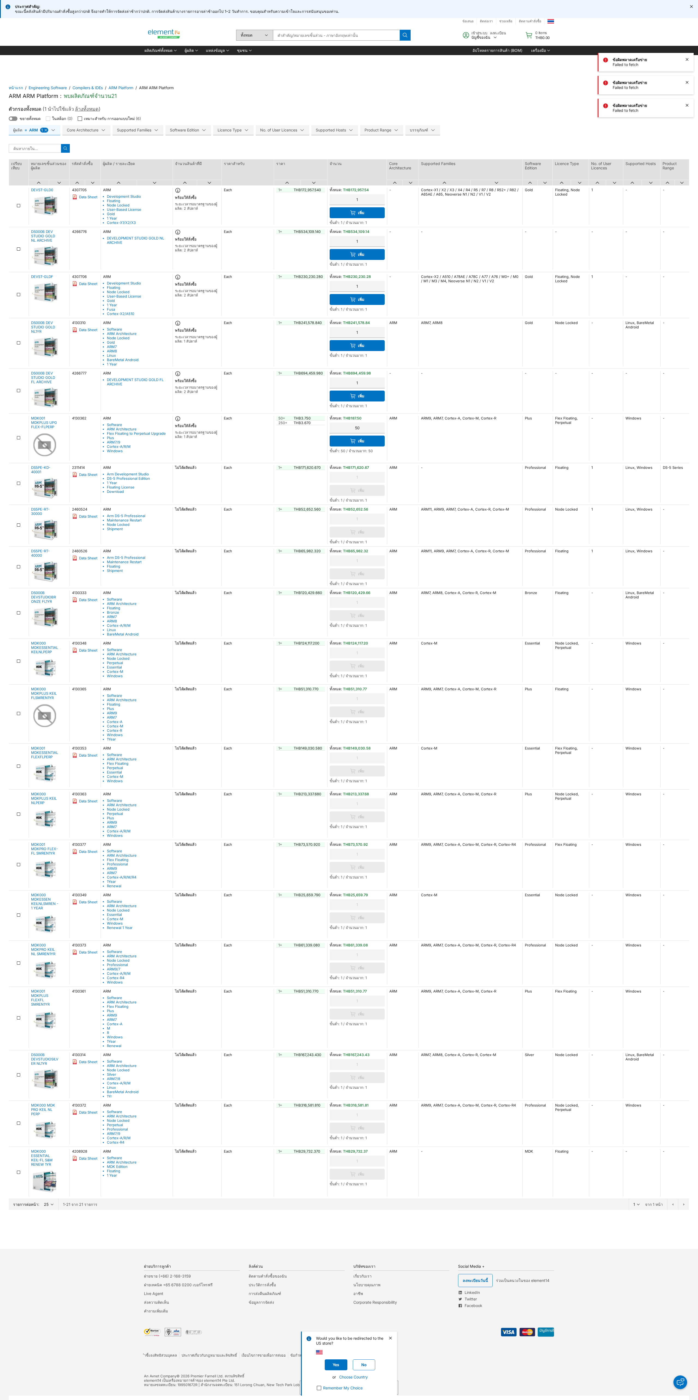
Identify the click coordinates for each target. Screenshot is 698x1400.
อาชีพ (358, 1293)
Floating (113, 201)
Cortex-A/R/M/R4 (121, 877)
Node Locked (118, 205)
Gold (111, 214)
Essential (114, 667)
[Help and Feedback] (680, 1382)
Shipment (115, 529)
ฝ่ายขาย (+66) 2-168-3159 (167, 1276)
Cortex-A (114, 722)
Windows (115, 451)
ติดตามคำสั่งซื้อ (530, 21)
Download (115, 491)
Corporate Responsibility (375, 1302)
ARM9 (112, 713)
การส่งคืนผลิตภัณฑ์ (265, 1293)
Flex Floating (117, 763)
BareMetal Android (123, 360)
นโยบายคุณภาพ (366, 1284)
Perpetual (115, 663)
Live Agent (153, 1293)
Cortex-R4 (115, 978)
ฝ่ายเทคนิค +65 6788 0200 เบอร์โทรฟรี (178, 1284)
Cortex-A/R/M (119, 446)
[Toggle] (13, 118)
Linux (111, 355)
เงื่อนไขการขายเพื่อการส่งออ (264, 1355)
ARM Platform (121, 87)
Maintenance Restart (124, 520)
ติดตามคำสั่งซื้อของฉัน (268, 1276)
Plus (110, 438)
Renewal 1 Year (120, 927)
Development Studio (124, 196)
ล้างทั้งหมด (87, 109)
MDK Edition (117, 1166)
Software (114, 329)
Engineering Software (48, 87)
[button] (160, 50)
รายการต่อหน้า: (26, 1204)
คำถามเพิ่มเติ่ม (156, 1311)
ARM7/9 (113, 442)
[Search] (405, 35)
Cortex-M (115, 671)
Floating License (120, 487)
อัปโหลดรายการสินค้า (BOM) (497, 50)
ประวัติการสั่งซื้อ (262, 1284)
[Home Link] (164, 35)
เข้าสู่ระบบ (479, 33)
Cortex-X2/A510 (120, 313)
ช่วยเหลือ (505, 21)
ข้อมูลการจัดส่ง (261, 1302)
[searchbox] (336, 35)
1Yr (109, 1096)
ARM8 (112, 351)
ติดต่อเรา (486, 21)
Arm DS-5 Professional (126, 516)
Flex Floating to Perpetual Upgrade (136, 433)
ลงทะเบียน (498, 33)
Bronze (113, 612)
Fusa (111, 309)
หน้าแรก (16, 87)
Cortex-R (114, 730)
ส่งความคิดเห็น (156, 1302)
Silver (111, 1074)
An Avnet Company (160, 1376)
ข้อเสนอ (468, 21)
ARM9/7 (113, 969)
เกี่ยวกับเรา (362, 1276)
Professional (117, 864)
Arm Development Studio (128, 474)
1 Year (112, 218)
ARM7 (112, 346)
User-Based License (124, 209)
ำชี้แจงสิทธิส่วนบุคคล (160, 1355)
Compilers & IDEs (88, 87)
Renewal (114, 886)
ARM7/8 (113, 1079)
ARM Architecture (122, 333)
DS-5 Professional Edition (128, 478)
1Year (111, 739)
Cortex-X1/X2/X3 (121, 222)
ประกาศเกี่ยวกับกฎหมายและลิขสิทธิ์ (209, 1355)
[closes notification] (691, 6)
